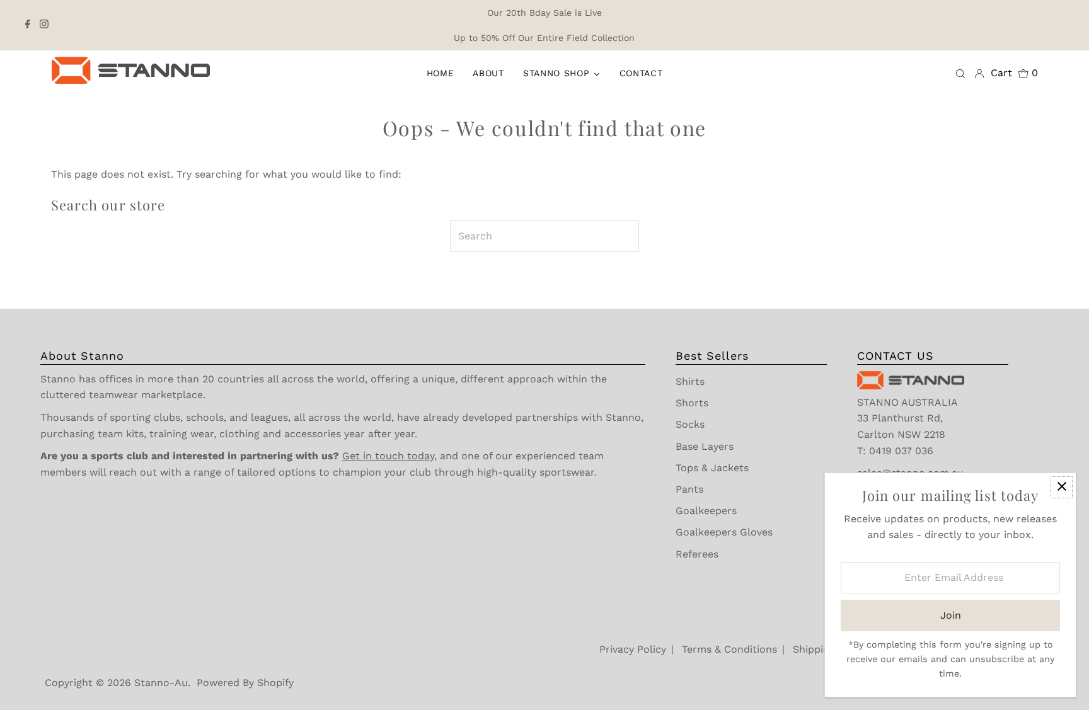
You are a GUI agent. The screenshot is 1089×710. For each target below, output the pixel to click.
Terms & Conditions (729, 649)
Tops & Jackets (712, 468)
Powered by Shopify (245, 683)
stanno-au (161, 683)
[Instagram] (44, 25)
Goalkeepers (706, 511)
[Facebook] (27, 25)
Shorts (692, 403)
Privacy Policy (632, 649)
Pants (689, 489)
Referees (697, 554)
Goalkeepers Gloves (724, 532)
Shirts (690, 381)
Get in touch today (388, 456)
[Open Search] (960, 73)
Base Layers (705, 446)
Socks (690, 424)
